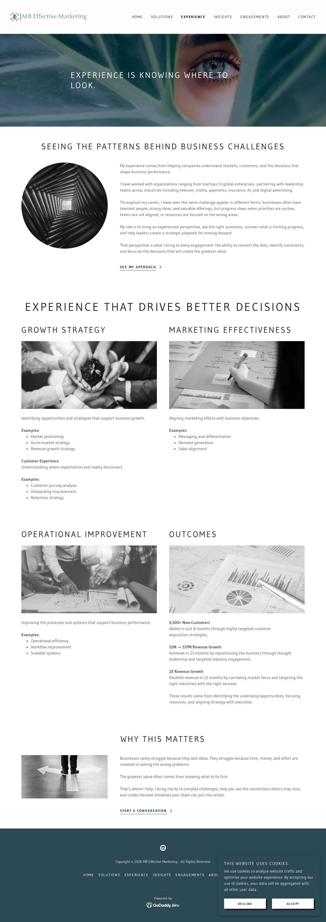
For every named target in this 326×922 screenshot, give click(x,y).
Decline (245, 904)
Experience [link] (193, 17)
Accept (293, 904)
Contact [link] (307, 17)
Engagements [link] (254, 17)
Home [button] (88, 875)
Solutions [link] (162, 17)
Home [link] (137, 17)
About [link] (284, 17)
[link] (48, 16)
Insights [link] (223, 17)
